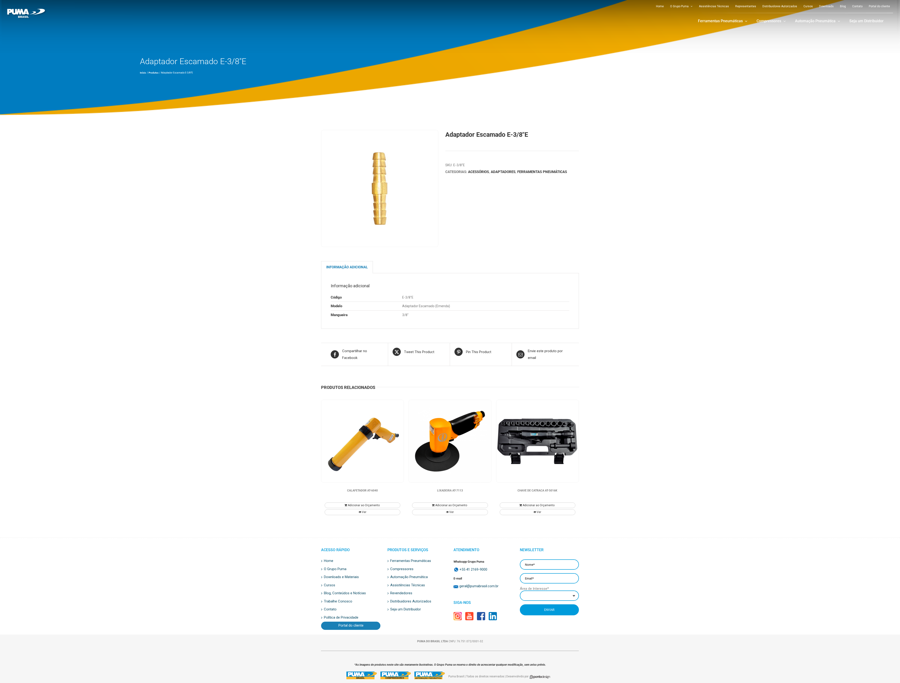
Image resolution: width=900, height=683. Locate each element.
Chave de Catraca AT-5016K (537, 490)
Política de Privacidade (341, 617)
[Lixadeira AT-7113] (450, 441)
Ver (364, 512)
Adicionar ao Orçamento (364, 505)
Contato (330, 609)
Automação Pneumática (409, 577)
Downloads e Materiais (341, 577)
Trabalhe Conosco (338, 601)
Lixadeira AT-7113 (450, 490)
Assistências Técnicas (407, 585)
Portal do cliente (351, 625)
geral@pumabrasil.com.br (479, 586)
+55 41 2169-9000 (473, 570)
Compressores (401, 569)
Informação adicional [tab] (347, 267)
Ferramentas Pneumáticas (542, 172)
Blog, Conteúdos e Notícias (345, 593)
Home (328, 561)
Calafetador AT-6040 (362, 490)
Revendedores (401, 593)
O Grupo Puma (335, 569)
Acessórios (478, 172)
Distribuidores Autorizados (410, 601)
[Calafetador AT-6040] (362, 441)
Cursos (329, 585)
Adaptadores (503, 172)
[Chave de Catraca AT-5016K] (537, 441)
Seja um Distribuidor (405, 609)
